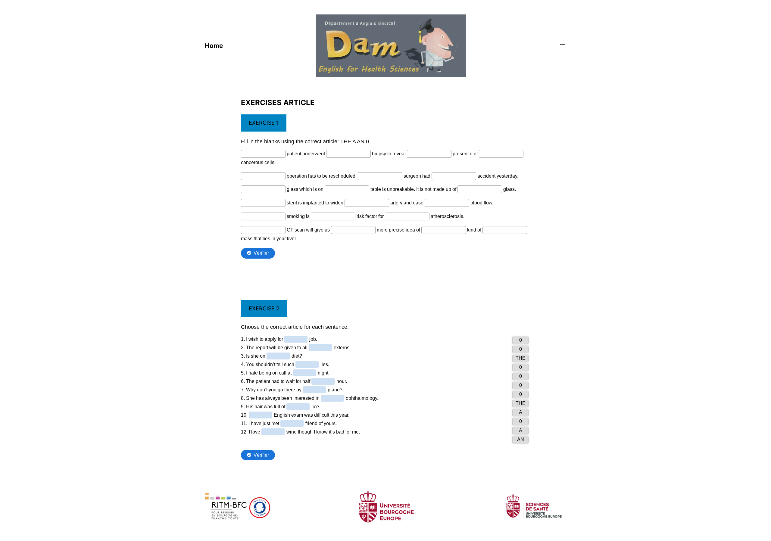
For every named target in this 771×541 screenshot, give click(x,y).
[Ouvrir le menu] (562, 45)
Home (214, 45)
